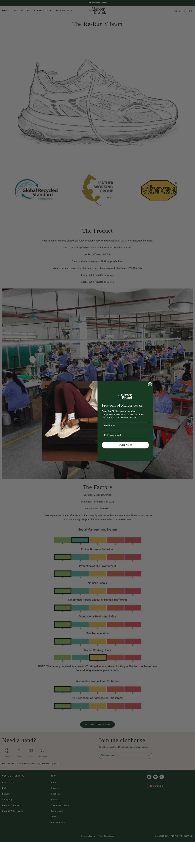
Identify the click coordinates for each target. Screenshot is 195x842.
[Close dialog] (150, 384)
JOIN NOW (125, 445)
